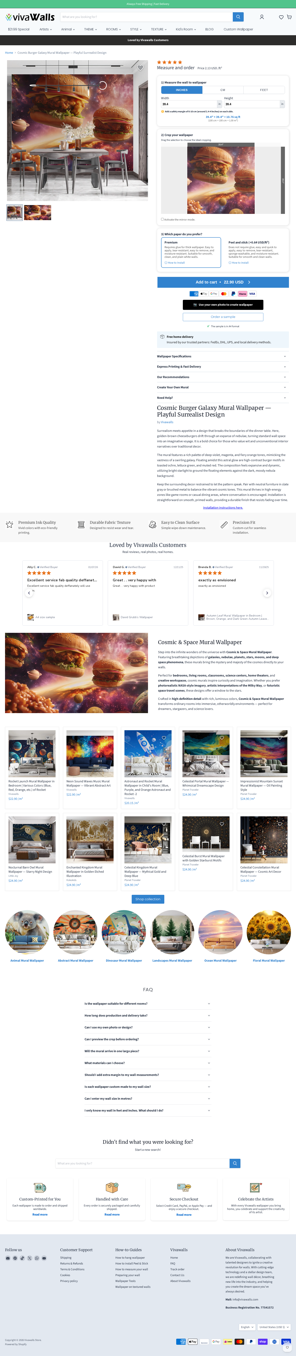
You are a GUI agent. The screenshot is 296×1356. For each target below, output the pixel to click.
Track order (177, 1270)
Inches (182, 90)
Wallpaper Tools (125, 1282)
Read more (40, 1215)
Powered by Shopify (16, 1345)
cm (222, 90)
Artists (44, 29)
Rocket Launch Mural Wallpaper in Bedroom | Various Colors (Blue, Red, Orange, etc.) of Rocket (31, 785)
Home (9, 53)
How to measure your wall (131, 1270)
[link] (62, 617)
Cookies (65, 1276)
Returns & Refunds (71, 1264)
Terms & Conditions (72, 1270)
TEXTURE (157, 29)
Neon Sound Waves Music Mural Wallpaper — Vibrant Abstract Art (88, 783)
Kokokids (71, 880)
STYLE (134, 29)
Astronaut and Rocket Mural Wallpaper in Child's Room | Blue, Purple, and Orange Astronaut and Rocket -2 (147, 787)
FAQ (172, 1264)
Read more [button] (228, 600)
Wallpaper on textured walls (132, 1288)
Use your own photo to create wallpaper (223, 305)
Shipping (65, 1258)
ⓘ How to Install (175, 263)
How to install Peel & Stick (131, 1264)
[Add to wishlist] (140, 67)
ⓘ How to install (239, 263)
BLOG (209, 29)
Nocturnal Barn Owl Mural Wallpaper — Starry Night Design (30, 869)
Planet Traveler (190, 790)
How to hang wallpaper (130, 1258)
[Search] (238, 17)
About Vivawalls (180, 1282)
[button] (29, 593)
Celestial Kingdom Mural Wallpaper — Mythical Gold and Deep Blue (145, 871)
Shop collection (148, 899)
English (245, 1328)
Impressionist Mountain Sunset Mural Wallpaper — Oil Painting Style (261, 785)
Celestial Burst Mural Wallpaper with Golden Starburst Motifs (203, 858)
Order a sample (223, 317)
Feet (264, 90)
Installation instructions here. (223, 507)
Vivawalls (167, 422)
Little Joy (13, 876)
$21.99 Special (18, 29)
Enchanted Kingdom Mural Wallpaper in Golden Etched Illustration (85, 871)
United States (272, 1328)
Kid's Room (185, 29)
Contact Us (177, 1276)
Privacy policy (69, 1282)
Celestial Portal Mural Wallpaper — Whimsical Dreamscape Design (205, 783)
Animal (66, 29)
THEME (89, 29)
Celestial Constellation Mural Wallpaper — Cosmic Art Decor (260, 869)
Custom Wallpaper (238, 29)
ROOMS (112, 29)
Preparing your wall (127, 1276)
